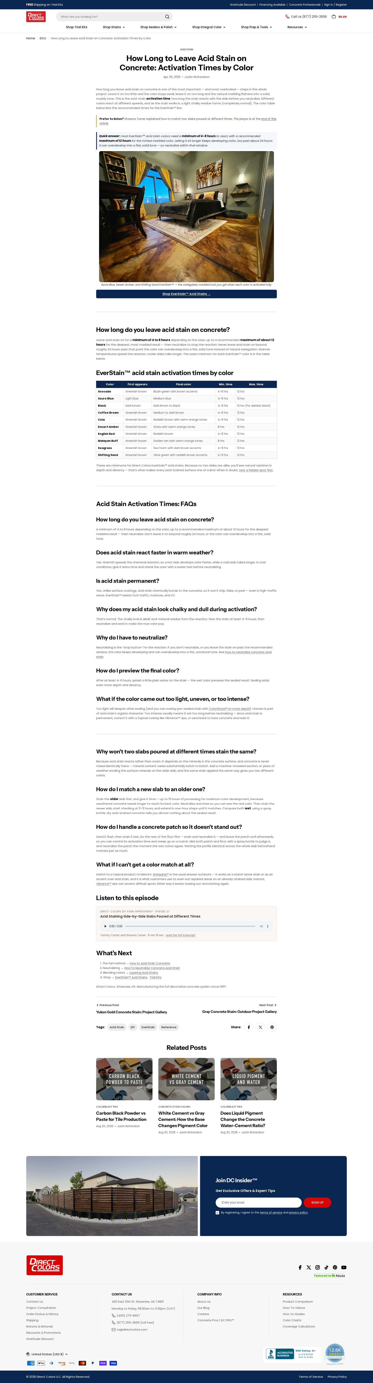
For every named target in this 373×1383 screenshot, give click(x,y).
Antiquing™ (161, 874)
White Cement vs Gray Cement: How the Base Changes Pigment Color (183, 1119)
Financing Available (272, 5)
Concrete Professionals (305, 5)
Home (30, 38)
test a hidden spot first (256, 470)
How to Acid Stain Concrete (150, 963)
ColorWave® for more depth (229, 709)
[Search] (167, 16)
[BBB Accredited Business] (292, 1355)
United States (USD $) (48, 1354)
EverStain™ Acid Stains (131, 977)
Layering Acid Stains (143, 973)
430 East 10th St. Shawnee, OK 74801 (138, 1301)
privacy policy (298, 1212)
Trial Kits (155, 977)
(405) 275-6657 (128, 1315)
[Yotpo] (335, 1354)
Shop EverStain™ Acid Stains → (186, 294)
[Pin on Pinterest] (272, 1027)
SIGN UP (317, 1202)
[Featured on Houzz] (329, 1275)
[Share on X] (260, 1027)
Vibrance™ (103, 884)
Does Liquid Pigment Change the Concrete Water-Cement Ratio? (242, 1119)
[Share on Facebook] (249, 1027)
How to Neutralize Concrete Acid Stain (152, 968)
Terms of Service (311, 1377)
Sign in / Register (335, 5)
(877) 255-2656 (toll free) (135, 1322)
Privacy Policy (337, 1377)
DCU (43, 38)
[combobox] (114, 16)
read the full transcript (180, 935)
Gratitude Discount (243, 5)
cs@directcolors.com (132, 1329)
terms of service (271, 1212)
